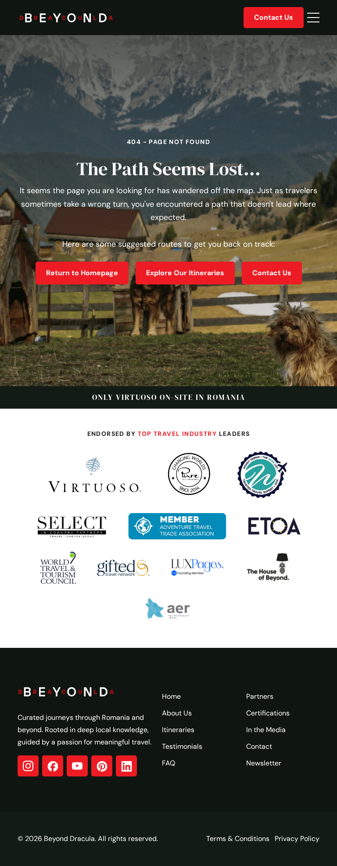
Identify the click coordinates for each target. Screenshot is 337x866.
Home (171, 696)
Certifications (268, 713)
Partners (259, 696)
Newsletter (263, 763)
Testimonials (182, 746)
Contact (259, 746)
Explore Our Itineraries (185, 272)
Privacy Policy (297, 838)
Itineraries (178, 729)
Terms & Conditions (237, 838)
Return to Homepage (82, 272)
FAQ (168, 763)
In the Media (266, 729)
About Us (177, 713)
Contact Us (273, 17)
